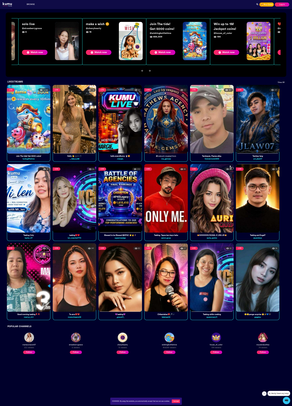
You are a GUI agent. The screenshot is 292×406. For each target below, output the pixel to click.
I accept (176, 401)
